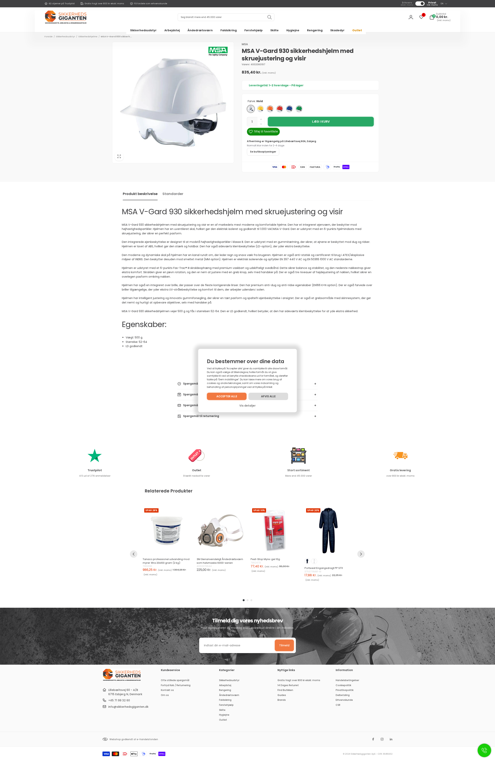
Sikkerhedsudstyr (65, 36)
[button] (440, 17)
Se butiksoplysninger (263, 151)
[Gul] (260, 108)
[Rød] (279, 108)
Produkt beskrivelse (140, 193)
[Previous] (133, 554)
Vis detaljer (247, 406)
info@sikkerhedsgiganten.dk (128, 707)
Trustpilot (95, 470)
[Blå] (289, 108)
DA (442, 3)
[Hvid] (250, 108)
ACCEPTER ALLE (226, 396)
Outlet (196, 470)
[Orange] (270, 108)
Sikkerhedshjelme (87, 36)
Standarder (172, 193)
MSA (245, 44)
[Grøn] (299, 108)
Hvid (314, 561)
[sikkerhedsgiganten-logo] (121, 680)
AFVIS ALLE (268, 396)
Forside (48, 36)
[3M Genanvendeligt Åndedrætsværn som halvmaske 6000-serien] (220, 530)
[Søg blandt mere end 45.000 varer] (269, 17)
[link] (59, 3)
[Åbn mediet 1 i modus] (173, 102)
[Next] (361, 554)
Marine (307, 561)
